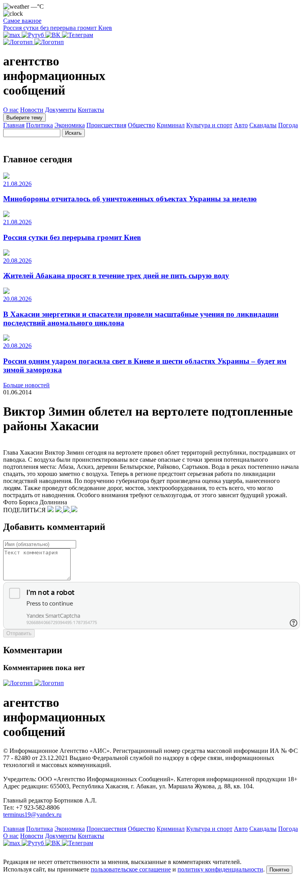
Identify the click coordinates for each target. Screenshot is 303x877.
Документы (60, 109)
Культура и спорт (209, 125)
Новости (31, 109)
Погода (288, 125)
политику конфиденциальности (220, 869)
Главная (13, 125)
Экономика (69, 125)
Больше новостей (26, 385)
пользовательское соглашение (131, 869)
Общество (141, 125)
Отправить (19, 633)
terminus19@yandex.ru (32, 814)
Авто (241, 125)
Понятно (279, 870)
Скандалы (263, 125)
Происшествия (106, 125)
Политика (39, 125)
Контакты (91, 109)
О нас (11, 109)
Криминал (171, 125)
